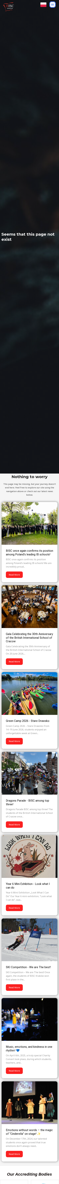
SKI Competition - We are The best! (28, 967)
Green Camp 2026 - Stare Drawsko (27, 721)
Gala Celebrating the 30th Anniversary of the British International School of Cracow (29, 637)
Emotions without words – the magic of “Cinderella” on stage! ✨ (29, 1131)
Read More (14, 574)
